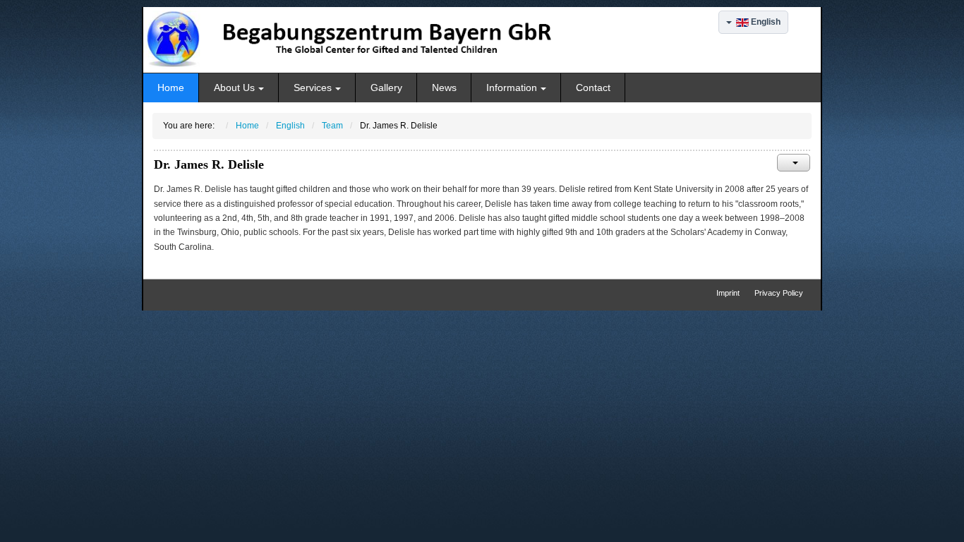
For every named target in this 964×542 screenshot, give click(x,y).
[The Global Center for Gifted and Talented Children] (363, 40)
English (765, 22)
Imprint (728, 293)
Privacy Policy (778, 293)
